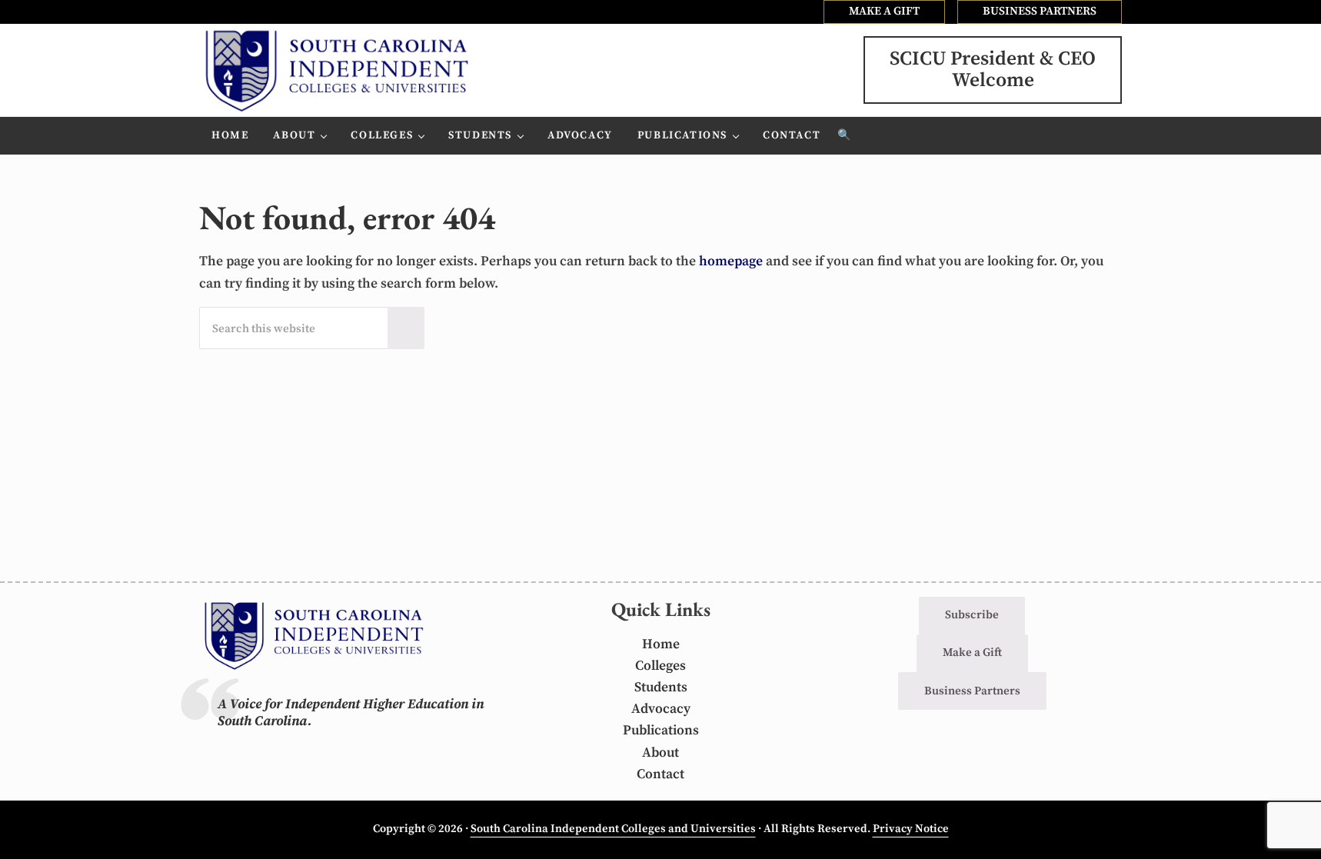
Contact (660, 774)
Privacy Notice (911, 829)
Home (661, 644)
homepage (731, 261)
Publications (661, 730)
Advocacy (660, 709)
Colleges (660, 666)
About (660, 752)
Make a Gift (972, 652)
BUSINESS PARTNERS (1039, 11)
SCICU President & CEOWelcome (993, 69)
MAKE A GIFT (884, 11)
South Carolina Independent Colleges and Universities (613, 829)
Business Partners (972, 691)
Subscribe (972, 615)
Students (660, 687)
